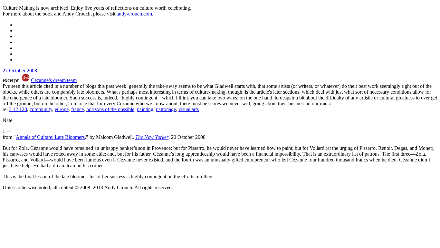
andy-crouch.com (134, 13)
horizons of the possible (110, 109)
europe (62, 109)
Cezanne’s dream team (54, 80)
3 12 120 (18, 109)
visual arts (188, 109)
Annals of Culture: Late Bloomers (50, 137)
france (77, 109)
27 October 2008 (20, 70)
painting (145, 109)
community (41, 109)
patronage (166, 109)
